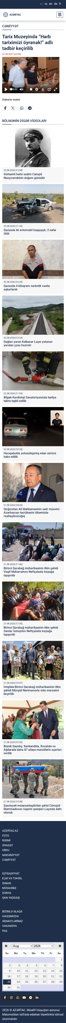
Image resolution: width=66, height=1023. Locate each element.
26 (35, 981)
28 (52, 981)
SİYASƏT (7, 845)
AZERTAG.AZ (10, 830)
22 (60, 976)
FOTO (5, 835)
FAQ (4, 931)
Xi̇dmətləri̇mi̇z (12, 921)
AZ (41, 3)
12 (35, 970)
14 (52, 970)
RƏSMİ (6, 840)
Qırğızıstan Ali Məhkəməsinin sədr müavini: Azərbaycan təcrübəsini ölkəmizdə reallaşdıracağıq (32, 512)
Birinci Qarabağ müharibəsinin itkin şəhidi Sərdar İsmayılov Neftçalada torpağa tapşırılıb (31, 631)
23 (9, 981)
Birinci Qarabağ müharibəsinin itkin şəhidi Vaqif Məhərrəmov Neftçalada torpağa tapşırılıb (31, 572)
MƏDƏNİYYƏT (11, 855)
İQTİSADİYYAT (11, 873)
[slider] (11, 89)
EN (50, 3)
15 (60, 970)
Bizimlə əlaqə (12, 911)
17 (18, 976)
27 (44, 981)
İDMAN (6, 883)
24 (18, 981)
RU (46, 3)
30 (9, 987)
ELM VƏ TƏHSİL (12, 878)
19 (35, 976)
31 (18, 987)
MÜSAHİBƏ (9, 888)
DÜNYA (6, 893)
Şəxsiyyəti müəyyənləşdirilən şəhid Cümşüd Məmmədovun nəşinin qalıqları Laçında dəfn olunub (33, 809)
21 (52, 976)
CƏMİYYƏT (10, 26)
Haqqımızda (10, 916)
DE (55, 3)
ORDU (5, 850)
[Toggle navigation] (58, 15)
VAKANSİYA (9, 926)
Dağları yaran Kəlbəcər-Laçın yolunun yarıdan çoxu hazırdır (28, 343)
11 (26, 970)
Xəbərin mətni (11, 99)
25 (26, 981)
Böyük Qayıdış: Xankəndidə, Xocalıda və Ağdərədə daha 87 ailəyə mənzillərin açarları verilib (33, 749)
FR (60, 3)
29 (60, 981)
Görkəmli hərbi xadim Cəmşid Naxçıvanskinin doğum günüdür (24, 175)
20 (44, 976)
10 (18, 970)
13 (44, 970)
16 (9, 976)
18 (26, 976)
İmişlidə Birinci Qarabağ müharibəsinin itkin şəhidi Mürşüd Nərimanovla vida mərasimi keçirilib (32, 690)
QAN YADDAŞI (11, 897)
